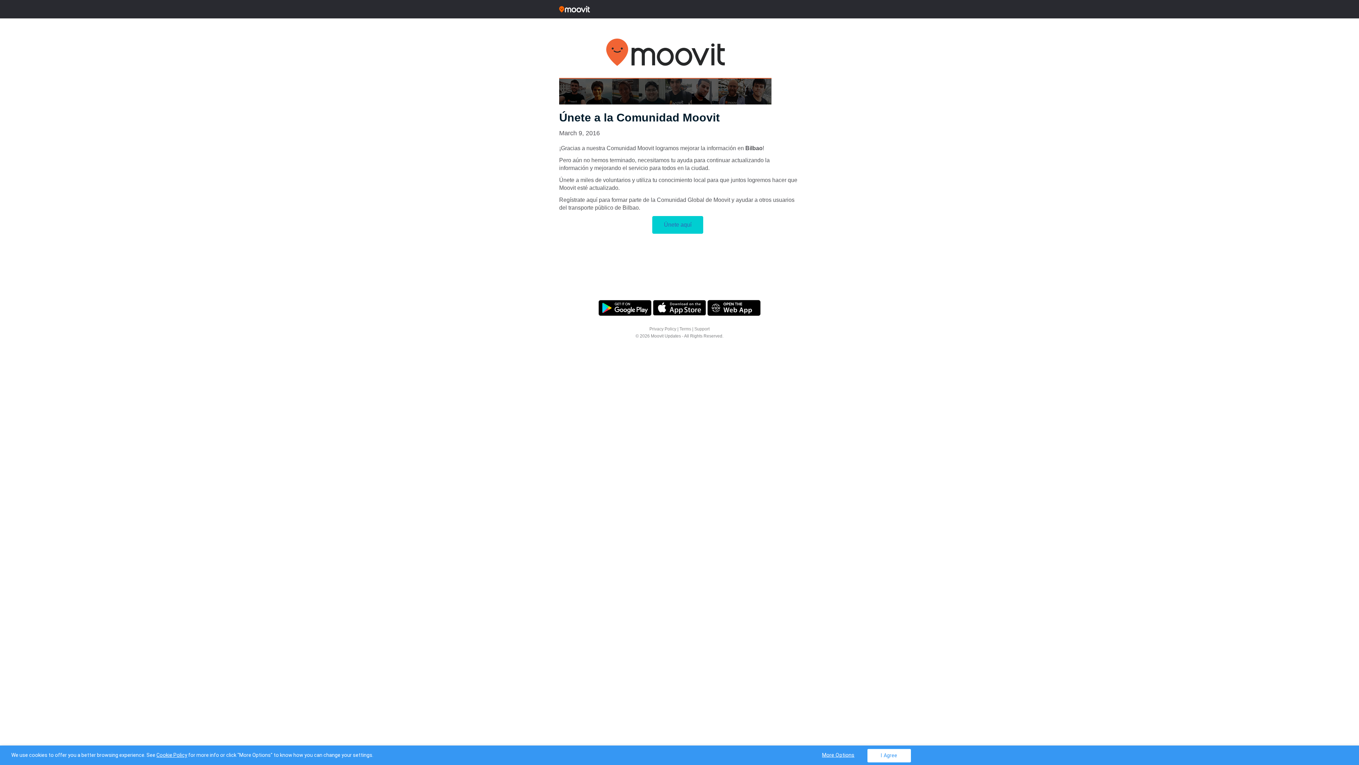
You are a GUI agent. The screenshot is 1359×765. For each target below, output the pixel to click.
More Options (838, 755)
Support (702, 329)
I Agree (889, 755)
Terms (685, 329)
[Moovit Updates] (679, 9)
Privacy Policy (662, 329)
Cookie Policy (171, 755)
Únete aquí (678, 225)
